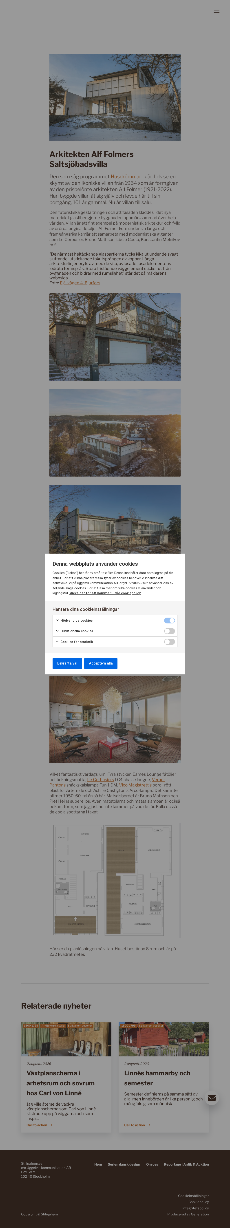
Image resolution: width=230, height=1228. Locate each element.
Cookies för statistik (76, 642)
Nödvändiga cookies (76, 620)
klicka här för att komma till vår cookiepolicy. (105, 593)
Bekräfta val (67, 663)
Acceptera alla (101, 663)
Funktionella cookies (76, 631)
